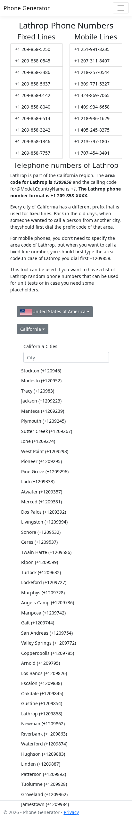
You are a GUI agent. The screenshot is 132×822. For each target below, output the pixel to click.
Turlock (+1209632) (41, 572)
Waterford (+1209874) (44, 744)
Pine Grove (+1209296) (45, 471)
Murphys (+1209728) (43, 593)
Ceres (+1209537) (39, 542)
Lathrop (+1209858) (41, 714)
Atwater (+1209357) (41, 492)
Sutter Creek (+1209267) (46, 431)
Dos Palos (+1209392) (43, 512)
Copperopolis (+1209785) (47, 653)
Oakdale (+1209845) (42, 693)
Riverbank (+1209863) (44, 734)
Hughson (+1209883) (43, 754)
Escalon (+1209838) (41, 683)
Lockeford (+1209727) (43, 582)
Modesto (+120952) (41, 381)
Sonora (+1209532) (41, 532)
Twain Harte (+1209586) (46, 552)
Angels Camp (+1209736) (47, 602)
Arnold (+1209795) (40, 663)
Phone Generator (27, 8)
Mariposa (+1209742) (43, 613)
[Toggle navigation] (120, 7)
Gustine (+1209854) (41, 703)
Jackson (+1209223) (41, 401)
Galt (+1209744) (37, 623)
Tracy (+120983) (37, 391)
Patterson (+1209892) (43, 774)
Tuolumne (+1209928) (44, 784)
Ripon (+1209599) (39, 562)
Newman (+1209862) (43, 723)
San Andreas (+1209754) (47, 633)
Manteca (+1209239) (42, 411)
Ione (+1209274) (38, 441)
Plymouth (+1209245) (43, 421)
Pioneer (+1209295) (41, 461)
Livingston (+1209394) (44, 522)
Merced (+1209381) (41, 502)
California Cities (40, 346)
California (30, 329)
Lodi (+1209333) (37, 481)
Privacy (71, 812)
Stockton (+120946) (41, 371)
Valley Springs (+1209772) (48, 643)
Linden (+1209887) (40, 764)
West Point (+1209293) (44, 451)
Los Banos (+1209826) (44, 673)
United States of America (59, 311)
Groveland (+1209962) (44, 794)
